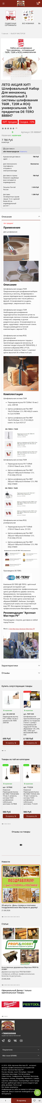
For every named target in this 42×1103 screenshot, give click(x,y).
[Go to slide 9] (25, 71)
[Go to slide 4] (16, 71)
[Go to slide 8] (23, 71)
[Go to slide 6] (20, 71)
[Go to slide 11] (17, 916)
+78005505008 (9, 1033)
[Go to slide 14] (15, 74)
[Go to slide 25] (15, 76)
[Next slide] (38, 59)
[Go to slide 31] (25, 76)
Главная (5, 33)
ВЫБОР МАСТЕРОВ (18, 33)
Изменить (23, 152)
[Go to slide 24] (13, 76)
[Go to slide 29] (22, 76)
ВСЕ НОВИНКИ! (28, 23)
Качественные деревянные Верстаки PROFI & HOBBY (20, 968)
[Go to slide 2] (13, 71)
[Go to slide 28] (20, 76)
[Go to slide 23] (11, 76)
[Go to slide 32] (27, 76)
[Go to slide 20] (25, 74)
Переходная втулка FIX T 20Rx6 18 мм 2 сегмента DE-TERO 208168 (10, 719)
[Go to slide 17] (20, 74)
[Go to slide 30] (23, 76)
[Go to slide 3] (15, 71)
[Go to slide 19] (23, 74)
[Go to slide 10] (27, 71)
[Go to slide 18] (22, 74)
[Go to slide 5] (18, 71)
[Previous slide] (3, 59)
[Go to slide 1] (11, 71)
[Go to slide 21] (27, 74)
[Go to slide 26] (16, 76)
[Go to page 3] (5, 750)
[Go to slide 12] (11, 74)
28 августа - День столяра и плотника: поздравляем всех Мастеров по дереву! (20, 906)
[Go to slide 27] (18, 76)
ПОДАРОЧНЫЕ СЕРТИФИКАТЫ (10, 24)
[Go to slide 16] (18, 74)
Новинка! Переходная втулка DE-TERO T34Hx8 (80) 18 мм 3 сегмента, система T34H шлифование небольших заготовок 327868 (11, 797)
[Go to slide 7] (22, 71)
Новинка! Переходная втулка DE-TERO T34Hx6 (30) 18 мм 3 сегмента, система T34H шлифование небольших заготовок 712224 (31, 797)
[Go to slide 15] (16, 74)
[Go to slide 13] (13, 74)
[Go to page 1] (2, 750)
